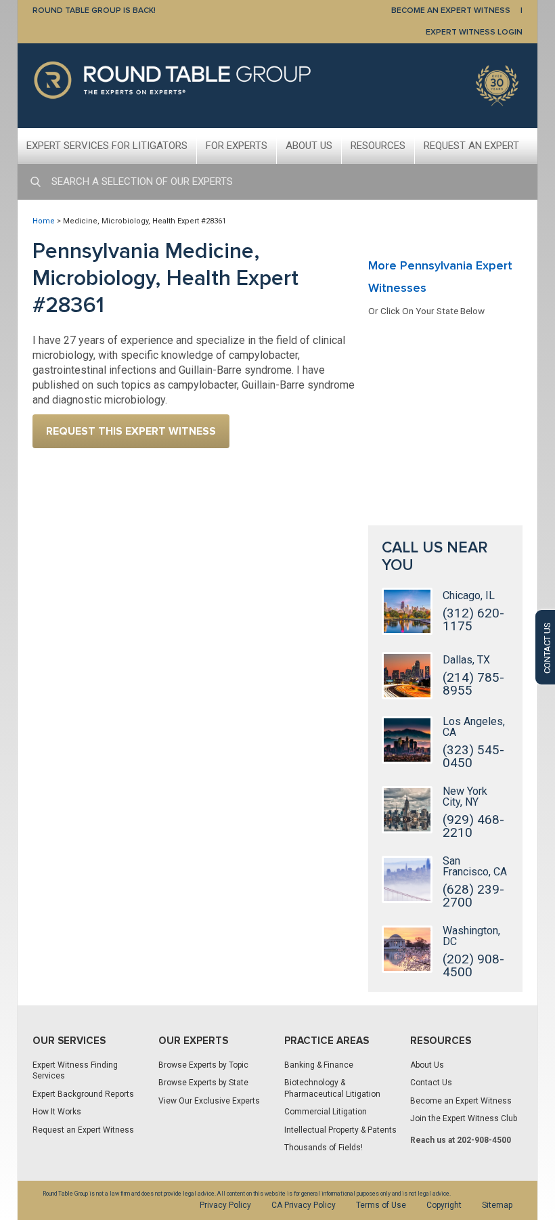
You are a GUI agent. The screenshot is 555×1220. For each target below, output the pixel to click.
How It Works (56, 1111)
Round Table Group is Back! (94, 10)
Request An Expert (471, 145)
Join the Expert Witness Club (463, 1118)
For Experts (236, 145)
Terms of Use (381, 1205)
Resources (378, 145)
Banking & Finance (318, 1065)
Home (43, 221)
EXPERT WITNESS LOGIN (474, 32)
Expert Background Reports (83, 1094)
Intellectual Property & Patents (340, 1130)
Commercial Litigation (325, 1111)
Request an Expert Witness (83, 1130)
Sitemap (497, 1205)
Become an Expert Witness (461, 1101)
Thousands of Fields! (323, 1147)
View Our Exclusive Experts (209, 1101)
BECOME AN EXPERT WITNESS (450, 10)
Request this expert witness (131, 431)
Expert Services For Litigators (106, 145)
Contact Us (431, 1082)
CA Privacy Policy (303, 1205)
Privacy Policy (225, 1205)
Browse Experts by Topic (203, 1065)
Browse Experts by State (203, 1082)
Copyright (444, 1205)
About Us (309, 145)
